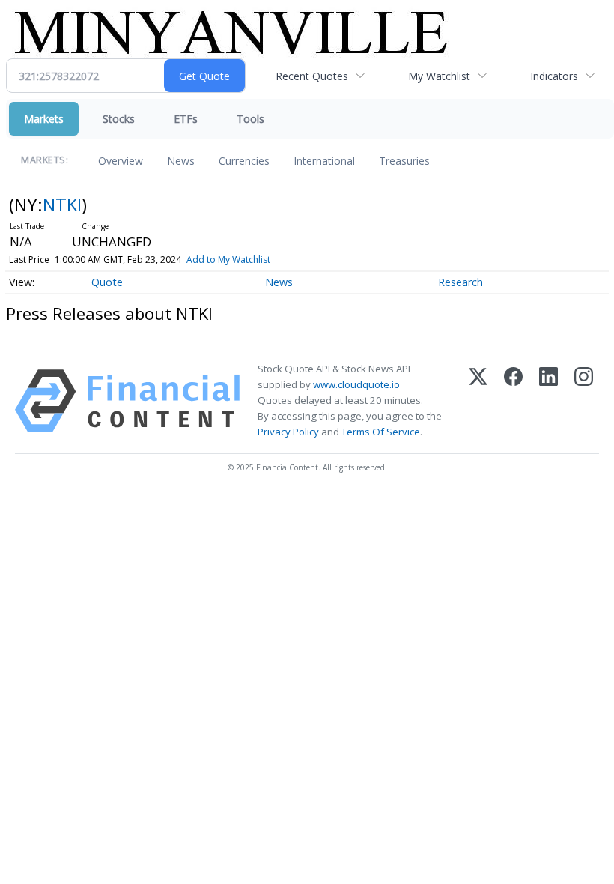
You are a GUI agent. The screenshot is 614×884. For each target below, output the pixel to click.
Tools (250, 119)
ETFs (186, 119)
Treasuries (404, 161)
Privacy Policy (288, 431)
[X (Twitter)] (478, 401)
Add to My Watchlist (228, 259)
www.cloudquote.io (356, 384)
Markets (44, 119)
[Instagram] (583, 401)
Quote (107, 282)
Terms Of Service (380, 431)
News (181, 161)
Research (460, 282)
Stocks (119, 119)
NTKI (62, 204)
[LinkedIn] (548, 401)
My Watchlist (439, 76)
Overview (120, 161)
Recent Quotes (312, 76)
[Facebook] (513, 401)
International (324, 161)
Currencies (244, 161)
